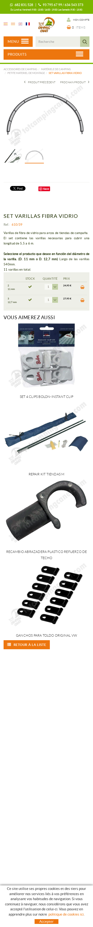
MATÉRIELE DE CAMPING (56, 69)
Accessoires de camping (20, 69)
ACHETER (82, 288)
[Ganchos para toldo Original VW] (46, 594)
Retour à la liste (30, 645)
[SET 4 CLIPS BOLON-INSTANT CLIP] (46, 355)
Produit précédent (41, 82)
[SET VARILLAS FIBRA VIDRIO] (45, 115)
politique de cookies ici (66, 914)
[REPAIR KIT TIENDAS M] (46, 433)
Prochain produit (73, 82)
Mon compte (81, 20)
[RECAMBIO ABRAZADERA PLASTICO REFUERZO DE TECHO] (46, 510)
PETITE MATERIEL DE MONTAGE (26, 73)
